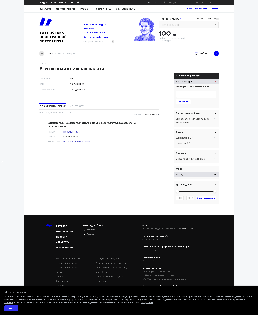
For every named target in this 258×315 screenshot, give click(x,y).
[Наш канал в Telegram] (77, 2)
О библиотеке (125, 8)
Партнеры (101, 281)
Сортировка (138, 114)
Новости (85, 8)
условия (8, 302)
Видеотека (88, 28)
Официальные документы (108, 258)
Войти (215, 8)
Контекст (77, 106)
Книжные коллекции (94, 32)
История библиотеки (66, 267)
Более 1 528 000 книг (206, 18)
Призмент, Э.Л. (71, 131)
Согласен (11, 308)
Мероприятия (65, 8)
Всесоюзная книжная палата (79, 141)
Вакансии (60, 276)
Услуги (59, 272)
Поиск (50, 53)
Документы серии (52, 106)
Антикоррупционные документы (112, 263)
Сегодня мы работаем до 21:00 (97, 41)
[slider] (177, 191)
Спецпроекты (63, 281)
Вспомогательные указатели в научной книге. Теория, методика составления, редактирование (92, 124)
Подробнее (147, 302)
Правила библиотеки (66, 263)
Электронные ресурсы (94, 24)
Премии (60, 285)
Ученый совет (103, 272)
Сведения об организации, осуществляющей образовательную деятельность (186, 2)
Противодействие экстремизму (111, 267)
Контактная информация (96, 37)
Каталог (45, 8)
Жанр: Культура (184, 81)
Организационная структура (110, 276)
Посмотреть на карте (186, 229)
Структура (103, 8)
